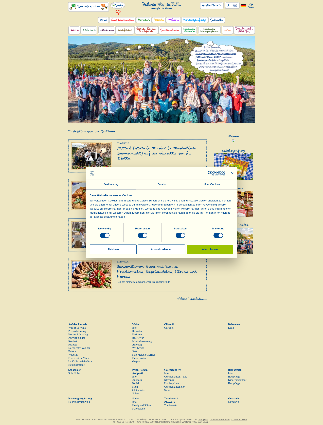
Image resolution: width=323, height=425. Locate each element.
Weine (135, 324)
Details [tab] (161, 184)
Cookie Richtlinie (239, 419)
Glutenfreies (138, 390)
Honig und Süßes (141, 405)
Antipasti (137, 380)
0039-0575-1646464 (126, 422)
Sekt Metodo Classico (143, 354)
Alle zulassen (210, 249)
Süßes (135, 398)
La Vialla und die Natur (80, 361)
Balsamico (234, 324)
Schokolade (138, 408)
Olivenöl (169, 324)
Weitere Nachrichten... (192, 299)
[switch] (142, 235)
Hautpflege (234, 376)
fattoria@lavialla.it (172, 422)
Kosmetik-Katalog (78, 334)
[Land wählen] (243, 5)
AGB (206, 419)
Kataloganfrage (76, 364)
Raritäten (137, 334)
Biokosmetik (235, 369)
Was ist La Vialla (77, 327)
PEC (201, 419)
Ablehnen (113, 249)
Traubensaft (170, 405)
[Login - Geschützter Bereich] (251, 4)
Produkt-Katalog (77, 331)
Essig (231, 327)
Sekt (134, 351)
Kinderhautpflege (237, 380)
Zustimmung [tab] (111, 184)
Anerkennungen (76, 337)
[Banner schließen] (232, 173)
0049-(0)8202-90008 (146, 422)
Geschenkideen (172, 369)
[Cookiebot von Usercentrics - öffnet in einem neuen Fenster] (210, 173)
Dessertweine (139, 358)
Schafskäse (74, 369)
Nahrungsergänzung (80, 398)
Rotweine (137, 331)
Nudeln (136, 383)
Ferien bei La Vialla (78, 358)
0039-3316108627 (201, 422)
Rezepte (72, 344)
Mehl (135, 386)
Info (134, 327)
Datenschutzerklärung (220, 419)
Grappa (136, 361)
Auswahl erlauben (161, 249)
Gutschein (234, 398)
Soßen (135, 393)
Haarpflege (234, 383)
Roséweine (138, 337)
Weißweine (138, 348)
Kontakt (72, 341)
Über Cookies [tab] (212, 184)
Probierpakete (171, 383)
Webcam (73, 354)
